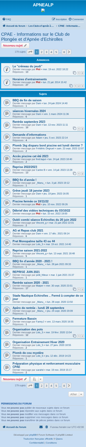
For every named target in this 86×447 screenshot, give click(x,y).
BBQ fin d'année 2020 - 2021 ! (32, 261)
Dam (38, 103)
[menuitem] (6, 19)
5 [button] (56, 52)
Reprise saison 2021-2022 (30, 250)
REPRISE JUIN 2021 (26, 272)
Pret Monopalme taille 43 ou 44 (34, 241)
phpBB (32, 435)
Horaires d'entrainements (30, 79)
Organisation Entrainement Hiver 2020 (38, 342)
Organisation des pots (28, 329)
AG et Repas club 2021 (28, 230)
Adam (39, 137)
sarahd (39, 370)
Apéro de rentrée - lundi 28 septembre (38, 308)
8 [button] (64, 52)
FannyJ (40, 321)
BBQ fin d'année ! (24, 180)
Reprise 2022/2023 (25, 167)
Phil (38, 69)
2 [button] (41, 52)
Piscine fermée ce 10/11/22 (31, 201)
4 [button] (51, 52)
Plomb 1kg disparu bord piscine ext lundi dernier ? (48, 145)
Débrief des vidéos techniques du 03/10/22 (41, 210)
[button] (30, 52)
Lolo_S (39, 244)
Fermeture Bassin (25, 318)
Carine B (40, 170)
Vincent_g (41, 222)
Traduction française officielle (38, 439)
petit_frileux (42, 275)
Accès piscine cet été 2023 (30, 156)
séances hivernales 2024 (29, 111)
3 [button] (46, 52)
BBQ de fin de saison (27, 100)
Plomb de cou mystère (28, 352)
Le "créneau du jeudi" (27, 66)
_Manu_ (40, 183)
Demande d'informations (29, 134)
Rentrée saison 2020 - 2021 (31, 282)
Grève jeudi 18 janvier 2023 (31, 190)
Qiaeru (59, 439)
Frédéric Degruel (45, 148)
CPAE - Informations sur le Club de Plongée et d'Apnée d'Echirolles (35, 37)
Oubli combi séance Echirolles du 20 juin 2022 (44, 219)
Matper (39, 285)
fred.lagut (41, 159)
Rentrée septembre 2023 (29, 121)
